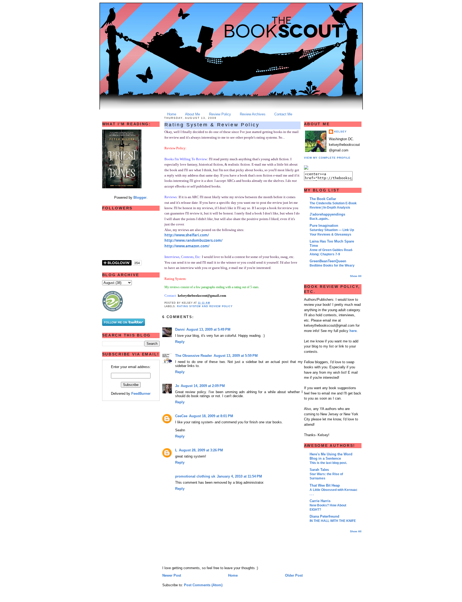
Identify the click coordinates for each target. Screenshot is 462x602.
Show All (355, 276)
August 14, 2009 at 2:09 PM (203, 386)
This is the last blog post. (328, 463)
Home (171, 114)
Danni (180, 329)
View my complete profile (327, 157)
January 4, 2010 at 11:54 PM (239, 476)
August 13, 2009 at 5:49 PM (208, 329)
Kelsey (340, 131)
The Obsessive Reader (193, 356)
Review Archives (252, 114)
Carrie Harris (320, 501)
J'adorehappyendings (327, 214)
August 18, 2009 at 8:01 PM (211, 416)
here (353, 331)
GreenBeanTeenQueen (328, 261)
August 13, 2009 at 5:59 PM (236, 356)
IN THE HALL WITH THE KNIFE (333, 521)
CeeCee (181, 416)
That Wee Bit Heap (325, 485)
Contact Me (283, 114)
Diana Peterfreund (324, 516)
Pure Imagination (324, 226)
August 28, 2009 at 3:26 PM (201, 450)
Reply (179, 342)
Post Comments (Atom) (203, 585)
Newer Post (171, 575)
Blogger (140, 198)
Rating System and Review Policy (205, 306)
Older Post (294, 575)
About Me (192, 114)
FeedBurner (141, 394)
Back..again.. (319, 219)
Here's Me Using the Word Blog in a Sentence (331, 456)
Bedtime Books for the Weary (332, 265)
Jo (177, 386)
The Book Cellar (323, 199)
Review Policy (220, 114)
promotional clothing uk (195, 476)
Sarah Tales (319, 470)
